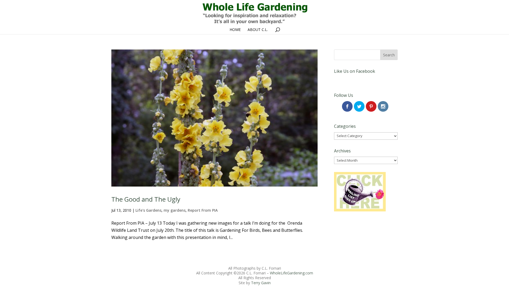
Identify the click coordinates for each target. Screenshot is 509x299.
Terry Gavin (261, 282)
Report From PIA (203, 210)
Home (235, 30)
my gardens (175, 210)
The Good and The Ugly (145, 199)
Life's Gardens (148, 210)
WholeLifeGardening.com (291, 272)
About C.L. (258, 30)
